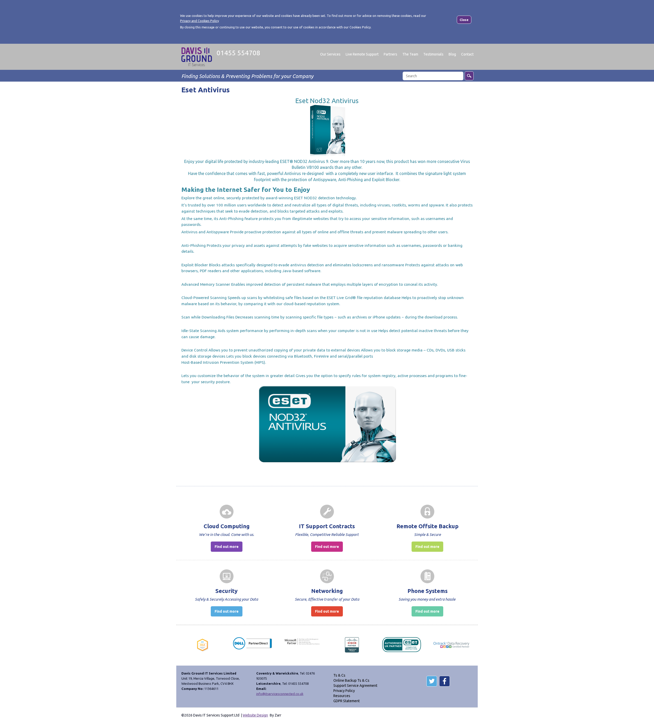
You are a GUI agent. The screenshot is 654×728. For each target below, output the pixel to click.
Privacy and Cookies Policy (199, 21)
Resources (341, 696)
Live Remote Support (362, 54)
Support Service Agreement (355, 685)
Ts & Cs (339, 675)
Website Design (255, 715)
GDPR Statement (346, 701)
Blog (452, 54)
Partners (390, 54)
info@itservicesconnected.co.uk (279, 694)
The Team (410, 54)
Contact (467, 54)
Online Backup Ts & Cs (351, 680)
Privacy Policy (344, 691)
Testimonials (433, 54)
